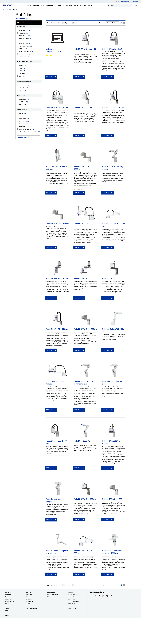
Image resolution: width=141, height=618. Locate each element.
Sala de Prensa (71, 603)
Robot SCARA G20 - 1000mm (82, 167)
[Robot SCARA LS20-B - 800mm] (113, 431)
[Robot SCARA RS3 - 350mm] (57, 268)
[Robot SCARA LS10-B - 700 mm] (113, 213)
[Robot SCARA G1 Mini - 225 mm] (85, 38)
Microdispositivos (9, 606)
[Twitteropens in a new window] (95, 595)
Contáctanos (71, 606)
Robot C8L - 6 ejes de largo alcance (113, 382)
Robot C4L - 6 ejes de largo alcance (113, 167)
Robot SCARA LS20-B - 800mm (111, 442)
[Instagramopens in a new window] (107, 595)
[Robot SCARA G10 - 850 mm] (85, 319)
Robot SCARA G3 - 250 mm (113, 108)
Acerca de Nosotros (73, 594)
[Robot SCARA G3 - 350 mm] (57, 319)
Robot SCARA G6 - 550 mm (113, 278)
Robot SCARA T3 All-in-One (113, 49)
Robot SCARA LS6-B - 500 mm (84, 225)
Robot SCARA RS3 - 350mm (57, 278)
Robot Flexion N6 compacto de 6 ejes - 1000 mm (113, 552)
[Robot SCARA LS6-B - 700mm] (57, 371)
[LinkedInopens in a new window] (103, 595)
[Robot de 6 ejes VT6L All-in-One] (113, 319)
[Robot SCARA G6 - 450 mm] (85, 489)
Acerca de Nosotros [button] (125, 1)
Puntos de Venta (9, 601)
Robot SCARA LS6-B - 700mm (55, 382)
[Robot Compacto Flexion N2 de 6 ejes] (57, 156)
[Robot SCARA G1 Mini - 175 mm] (85, 97)
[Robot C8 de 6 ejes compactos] (57, 489)
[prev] (63, 23)
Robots (7, 603)
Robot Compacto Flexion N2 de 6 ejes (57, 167)
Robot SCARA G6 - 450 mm (85, 499)
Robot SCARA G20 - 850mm (57, 224)
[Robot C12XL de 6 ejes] (85, 431)
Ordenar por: (102, 22)
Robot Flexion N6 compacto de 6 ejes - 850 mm (57, 552)
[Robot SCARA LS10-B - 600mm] (85, 540)
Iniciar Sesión (135, 1)
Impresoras (8, 594)
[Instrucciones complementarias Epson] (57, 38)
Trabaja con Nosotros (73, 601)
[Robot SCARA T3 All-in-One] (113, 38)
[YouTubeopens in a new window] (99, 595)
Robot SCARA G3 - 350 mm (57, 329)
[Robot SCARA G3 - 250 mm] (113, 97)
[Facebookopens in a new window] (91, 595)
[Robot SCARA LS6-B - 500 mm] (85, 213)
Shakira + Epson (72, 608)
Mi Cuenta (49, 596)
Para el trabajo (7, 9)
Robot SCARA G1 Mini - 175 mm (85, 109)
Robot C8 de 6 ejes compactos (53, 500)
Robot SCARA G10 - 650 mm (113, 499)
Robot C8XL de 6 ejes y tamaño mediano (83, 382)
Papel (6, 610)
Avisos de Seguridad (31, 608)
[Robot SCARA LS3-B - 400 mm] (57, 431)
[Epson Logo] (7, 5)
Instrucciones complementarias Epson (55, 50)
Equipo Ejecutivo (72, 599)
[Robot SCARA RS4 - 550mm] (85, 268)
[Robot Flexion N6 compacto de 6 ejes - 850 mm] (57, 540)
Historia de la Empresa (73, 596)
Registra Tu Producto (52, 594)
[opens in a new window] (111, 595)
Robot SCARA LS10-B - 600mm (83, 552)
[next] (73, 23)
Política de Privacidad (34, 616)
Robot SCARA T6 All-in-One (57, 108)
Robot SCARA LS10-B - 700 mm (113, 225)
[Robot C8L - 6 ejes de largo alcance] (113, 371)
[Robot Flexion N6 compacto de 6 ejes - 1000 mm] (113, 540)
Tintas (7, 608)
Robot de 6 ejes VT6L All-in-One (113, 330)
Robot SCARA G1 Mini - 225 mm (85, 50)
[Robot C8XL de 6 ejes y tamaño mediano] (85, 371)
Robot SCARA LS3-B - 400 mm (56, 442)
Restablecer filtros (20, 18)
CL (118, 1)
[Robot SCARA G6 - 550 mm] (113, 268)
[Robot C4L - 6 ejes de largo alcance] (113, 156)
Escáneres (8, 599)
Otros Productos (30, 606)
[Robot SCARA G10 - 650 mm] (113, 489)
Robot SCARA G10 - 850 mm (85, 329)
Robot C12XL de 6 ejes (83, 441)
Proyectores (8, 596)
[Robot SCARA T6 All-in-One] (57, 97)
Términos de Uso (24, 616)
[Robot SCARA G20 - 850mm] (57, 213)
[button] (121, 23)
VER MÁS (49, 76)
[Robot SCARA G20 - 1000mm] (85, 156)
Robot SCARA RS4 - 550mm (85, 278)
